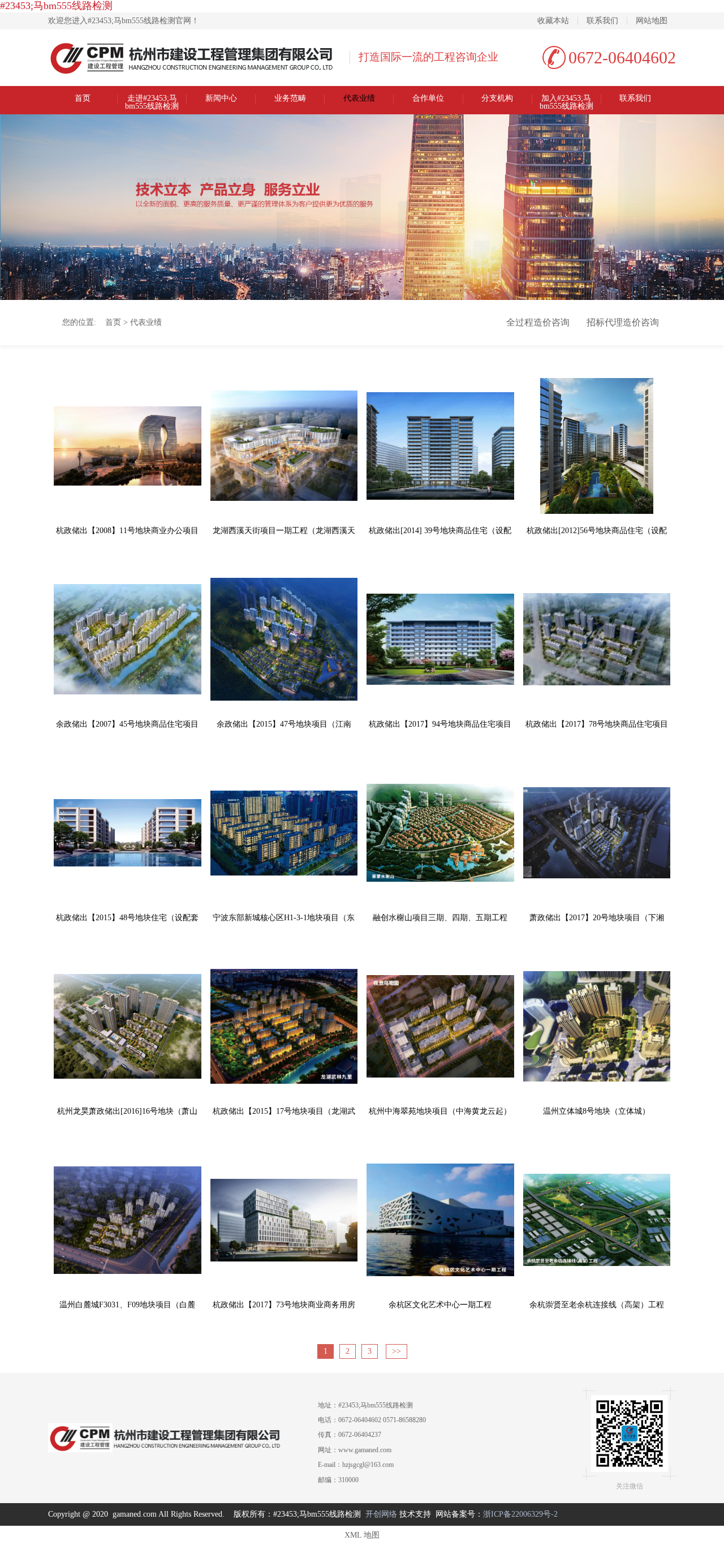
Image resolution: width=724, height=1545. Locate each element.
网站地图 (651, 21)
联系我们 (602, 21)
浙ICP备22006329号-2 (520, 1514)
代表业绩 (359, 98)
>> (396, 1351)
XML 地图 (362, 1535)
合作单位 (428, 98)
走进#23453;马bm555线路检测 (152, 99)
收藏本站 (553, 21)
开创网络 (381, 1514)
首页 (82, 98)
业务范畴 (290, 98)
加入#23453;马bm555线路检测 (566, 99)
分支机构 (497, 98)
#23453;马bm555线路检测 (56, 5)
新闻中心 (221, 98)
